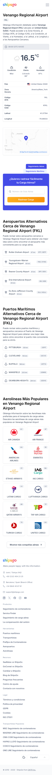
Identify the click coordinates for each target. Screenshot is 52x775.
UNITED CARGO (38, 533)
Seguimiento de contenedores (17, 609)
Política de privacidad (13, 704)
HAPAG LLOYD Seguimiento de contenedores (24, 741)
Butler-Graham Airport (19, 252)
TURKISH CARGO (14, 533)
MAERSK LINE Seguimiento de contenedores (23, 733)
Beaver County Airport (19, 271)
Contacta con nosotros (13, 688)
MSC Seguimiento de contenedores (19, 728)
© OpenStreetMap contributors (37, 152)
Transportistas (10, 637)
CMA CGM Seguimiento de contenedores (22, 737)
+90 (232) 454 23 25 (14, 576)
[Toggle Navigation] (47, 5)
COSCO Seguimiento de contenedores (20, 746)
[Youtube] (25, 598)
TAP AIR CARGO (38, 514)
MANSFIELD (14, 372)
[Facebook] (15, 598)
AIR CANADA (14, 439)
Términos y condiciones (14, 699)
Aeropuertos (9, 646)
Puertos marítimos (11, 633)
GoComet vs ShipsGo (13, 666)
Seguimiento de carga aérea (16, 617)
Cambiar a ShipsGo (12, 671)
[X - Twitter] (9, 598)
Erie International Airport (20, 280)
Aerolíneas (8, 651)
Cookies (7, 713)
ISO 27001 (7, 717)
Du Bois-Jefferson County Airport (21, 292)
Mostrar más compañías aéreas (24, 545)
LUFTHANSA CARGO (38, 496)
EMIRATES (38, 457)
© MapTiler (23, 152)
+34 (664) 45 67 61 (14, 586)
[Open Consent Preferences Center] (23, 757)
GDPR (5, 708)
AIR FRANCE (38, 439)
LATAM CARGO (14, 496)
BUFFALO (13, 364)
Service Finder (9, 613)
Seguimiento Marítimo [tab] (35, 171)
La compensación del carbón (16, 622)
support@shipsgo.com (15, 592)
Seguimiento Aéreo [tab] (36, 166)
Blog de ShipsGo (10, 675)
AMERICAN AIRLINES (14, 459)
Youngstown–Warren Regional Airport (18, 262)
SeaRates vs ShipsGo (12, 662)
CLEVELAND (14, 355)
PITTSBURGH (15, 347)
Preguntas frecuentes (13, 679)
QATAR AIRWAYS (14, 514)
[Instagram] (20, 598)
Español (34, 757)
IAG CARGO (38, 478)
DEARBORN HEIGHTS (18, 380)
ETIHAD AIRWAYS (14, 478)
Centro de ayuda (10, 684)
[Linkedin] (4, 598)
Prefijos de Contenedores (14, 642)
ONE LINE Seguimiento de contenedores (21, 750)
